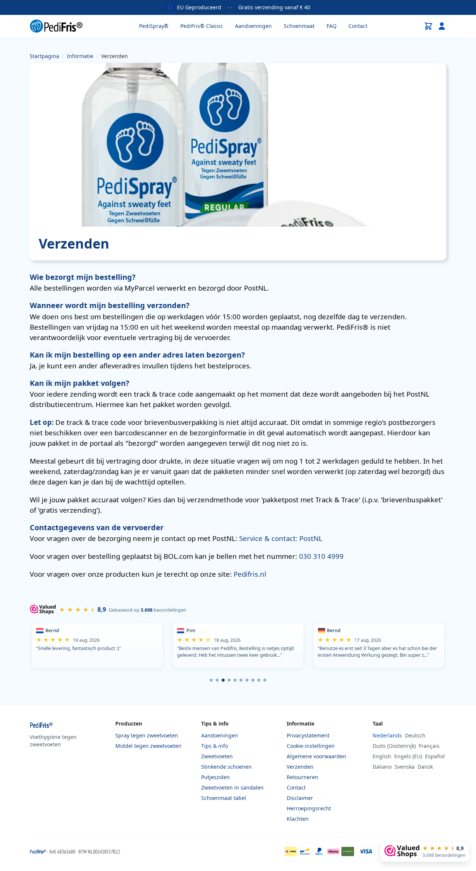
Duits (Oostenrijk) (394, 745)
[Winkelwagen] (428, 26)
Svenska (405, 766)
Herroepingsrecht (309, 808)
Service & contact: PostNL (280, 538)
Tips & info (214, 745)
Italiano (382, 766)
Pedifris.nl (250, 574)
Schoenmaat (299, 25)
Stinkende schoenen (226, 766)
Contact (357, 25)
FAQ (332, 25)
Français (429, 745)
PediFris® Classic (201, 25)
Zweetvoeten (217, 756)
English (382, 756)
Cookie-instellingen (311, 745)
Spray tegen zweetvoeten (146, 735)
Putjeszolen (215, 777)
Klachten (298, 818)
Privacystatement (308, 735)
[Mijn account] (441, 26)
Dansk (425, 766)
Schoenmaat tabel (223, 797)
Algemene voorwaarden (316, 756)
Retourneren (302, 777)
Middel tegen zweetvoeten (148, 745)
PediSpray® (153, 25)
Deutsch (415, 735)
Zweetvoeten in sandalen (232, 787)
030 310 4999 (321, 556)
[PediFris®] (56, 26)
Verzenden (300, 766)
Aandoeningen (253, 25)
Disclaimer (300, 797)
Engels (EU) (408, 756)
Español (435, 756)
